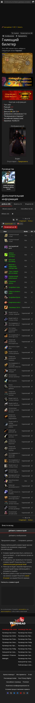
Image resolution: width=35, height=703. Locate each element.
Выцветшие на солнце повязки (14, 399)
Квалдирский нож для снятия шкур (14, 476)
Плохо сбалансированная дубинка (15, 386)
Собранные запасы (12, 282)
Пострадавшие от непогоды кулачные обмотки (15, 365)
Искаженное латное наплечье (14, 376)
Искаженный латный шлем (13, 513)
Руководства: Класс (9, 633)
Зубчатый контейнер (12, 260)
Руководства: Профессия (9, 645)
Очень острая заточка (13, 436)
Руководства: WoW (9, 629)
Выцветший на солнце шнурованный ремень (13, 424)
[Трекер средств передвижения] (17, 81)
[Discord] (7, 693)
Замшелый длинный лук (12, 431)
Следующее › (23, 221)
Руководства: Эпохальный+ (9, 642)
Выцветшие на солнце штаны (13, 466)
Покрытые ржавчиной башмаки (12, 358)
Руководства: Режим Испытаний (25, 658)
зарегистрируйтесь (6, 611)
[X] (11, 693)
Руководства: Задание (25, 645)
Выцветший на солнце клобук (13, 319)
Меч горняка (13, 381)
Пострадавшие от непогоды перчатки (14, 455)
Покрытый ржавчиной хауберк (12, 448)
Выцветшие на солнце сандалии (14, 313)
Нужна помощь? (9, 674)
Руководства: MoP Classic (25, 629)
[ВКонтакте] (27, 693)
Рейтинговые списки (25, 665)
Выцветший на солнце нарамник (14, 404)
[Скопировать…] (13, 219)
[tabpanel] (17, 369)
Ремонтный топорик (12, 371)
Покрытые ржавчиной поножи (12, 393)
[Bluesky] (14, 693)
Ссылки (16, 33)
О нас (30, 674)
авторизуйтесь (22, 609)
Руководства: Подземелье (25, 639)
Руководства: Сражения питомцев (25, 652)
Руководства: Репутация (25, 649)
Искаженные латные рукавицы (14, 508)
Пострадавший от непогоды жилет (14, 497)
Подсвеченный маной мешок (13, 277)
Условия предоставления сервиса (17, 689)
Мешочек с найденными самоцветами (13, 266)
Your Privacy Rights (24, 678)
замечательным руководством (14, 564)
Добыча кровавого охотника (12, 254)
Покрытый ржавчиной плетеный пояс (13, 341)
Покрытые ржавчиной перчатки (12, 441)
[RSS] (24, 693)
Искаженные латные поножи (14, 502)
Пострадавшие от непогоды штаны (14, 461)
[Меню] (2, 2)
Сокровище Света (14, 307)
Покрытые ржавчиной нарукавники (13, 416)
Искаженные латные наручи (13, 471)
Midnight (5, 658)
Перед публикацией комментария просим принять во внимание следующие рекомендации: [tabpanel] (17, 578)
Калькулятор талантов (9, 652)
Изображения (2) (17, 126)
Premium (26, 682)
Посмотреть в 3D (26, 33)
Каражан (18, 51)
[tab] (6, 204)
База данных (8, 27)
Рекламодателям (10, 678)
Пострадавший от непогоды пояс (14, 336)
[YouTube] (20, 693)
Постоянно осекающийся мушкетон (13, 330)
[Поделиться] (33, 2)
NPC (14, 27)
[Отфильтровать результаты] (16, 219)
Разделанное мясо (14, 302)
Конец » (30, 221)
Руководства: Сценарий (25, 655)
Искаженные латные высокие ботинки (14, 410)
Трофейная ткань (14, 287)
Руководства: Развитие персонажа (9, 639)
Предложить (23, 161)
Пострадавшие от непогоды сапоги (14, 324)
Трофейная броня (14, 297)
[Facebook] (17, 693)
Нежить (20, 27)
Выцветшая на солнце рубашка (14, 352)
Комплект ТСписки (9, 655)
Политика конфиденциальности (17, 685)
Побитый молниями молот (14, 486)
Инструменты (21, 674)
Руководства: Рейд (9, 649)
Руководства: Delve (9, 636)
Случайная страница (13, 682)
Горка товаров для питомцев (13, 272)
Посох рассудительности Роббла (14, 492)
